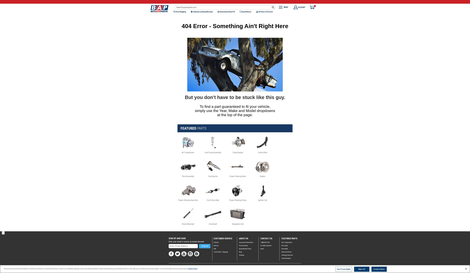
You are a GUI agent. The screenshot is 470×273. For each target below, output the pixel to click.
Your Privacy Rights (344, 269)
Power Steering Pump (237, 200)
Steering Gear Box (287, 255)
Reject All (361, 269)
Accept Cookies (379, 269)
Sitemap (241, 255)
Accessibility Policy (245, 249)
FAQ (215, 249)
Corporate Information (246, 242)
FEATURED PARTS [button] (289, 238)
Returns (216, 245)
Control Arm (262, 152)
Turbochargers (286, 258)
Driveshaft (213, 224)
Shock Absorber (188, 224)
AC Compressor (188, 152)
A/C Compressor (287, 242)
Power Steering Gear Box (188, 200)
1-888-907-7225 (265, 242)
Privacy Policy (243, 245)
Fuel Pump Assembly (213, 152)
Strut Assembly (188, 176)
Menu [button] (286, 7)
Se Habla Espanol (265, 245)
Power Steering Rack (238, 176)
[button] (180, 12)
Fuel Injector (213, 176)
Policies (216, 242)
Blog (240, 252)
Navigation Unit (238, 224)
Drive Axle (285, 245)
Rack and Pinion (287, 252)
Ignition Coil (262, 200)
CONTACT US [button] (266, 238)
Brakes (262, 176)
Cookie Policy (192, 269)
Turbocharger (237, 152)
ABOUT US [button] (243, 238)
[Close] (466, 269)
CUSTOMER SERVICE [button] (223, 238)
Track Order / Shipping (221, 252)
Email (262, 249)
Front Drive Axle (213, 200)
